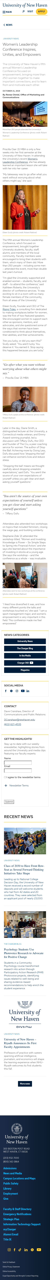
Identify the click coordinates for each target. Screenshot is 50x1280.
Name (7, 758)
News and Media (12, 1173)
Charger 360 (31, 663)
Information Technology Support (21, 1224)
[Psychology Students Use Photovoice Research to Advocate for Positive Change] (25, 924)
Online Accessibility (9, 1271)
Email (7, 766)
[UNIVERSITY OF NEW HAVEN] (25, 1133)
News (9, 25)
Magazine (25, 670)
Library (7, 1188)
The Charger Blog (25, 648)
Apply (41, 11)
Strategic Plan (11, 1219)
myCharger (9, 1229)
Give (5, 1198)
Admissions (10, 1168)
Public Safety (10, 1183)
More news (25, 1084)
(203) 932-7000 (11, 1158)
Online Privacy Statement (11, 1267)
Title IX (7, 1239)
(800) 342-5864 (11, 1162)
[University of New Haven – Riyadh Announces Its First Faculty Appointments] (25, 1014)
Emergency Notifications (17, 1214)
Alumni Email (10, 1234)
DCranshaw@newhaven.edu (19, 720)
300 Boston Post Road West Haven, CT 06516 (16, 1150)
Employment (10, 1193)
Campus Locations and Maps (19, 1178)
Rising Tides (9, 309)
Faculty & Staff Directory (17, 1209)
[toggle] (23, 11)
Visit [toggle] (30, 11)
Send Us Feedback (9, 1262)
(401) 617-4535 (12, 724)
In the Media (25, 656)
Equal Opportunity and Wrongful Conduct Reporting (20, 1276)
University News (25, 641)
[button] (7, 12)
